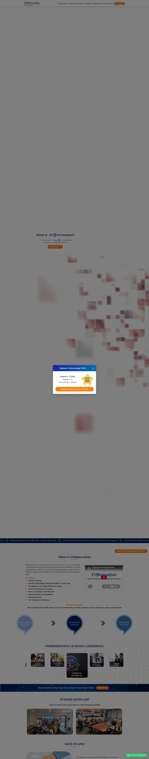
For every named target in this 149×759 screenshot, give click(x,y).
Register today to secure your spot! (74, 389)
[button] (136, 755)
